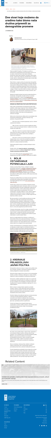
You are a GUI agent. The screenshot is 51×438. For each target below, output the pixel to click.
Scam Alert (45, 420)
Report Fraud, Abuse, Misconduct (41, 415)
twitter (37, 425)
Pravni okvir (6, 409)
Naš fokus (15, 409)
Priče (24, 410)
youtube (41, 425)
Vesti (24, 407)
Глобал (40, 3)
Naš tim (5, 413)
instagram (44, 425)
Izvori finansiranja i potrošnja (7, 411)
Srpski (47, 2)
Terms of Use (44, 422)
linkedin (46, 425)
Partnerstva (6, 415)
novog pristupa (26, 154)
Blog (24, 412)
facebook (39, 425)
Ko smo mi (15, 2)
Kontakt (5, 427)
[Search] (46, 409)
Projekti (15, 410)
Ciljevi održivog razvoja (18, 407)
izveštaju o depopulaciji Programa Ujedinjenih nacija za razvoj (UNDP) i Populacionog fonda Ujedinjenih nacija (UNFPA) (23, 170)
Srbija (6, 2)
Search (42, 3)
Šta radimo (22, 2)
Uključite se (36, 2)
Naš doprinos (29, 2)
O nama (5, 407)
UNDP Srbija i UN (7, 417)
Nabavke (5, 425)
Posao (5, 423)
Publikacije (25, 409)
